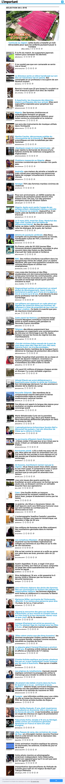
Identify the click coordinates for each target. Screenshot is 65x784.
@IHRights (18, 581)
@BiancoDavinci (19, 128)
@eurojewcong (19, 388)
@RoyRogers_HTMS (20, 773)
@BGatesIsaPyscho (20, 353)
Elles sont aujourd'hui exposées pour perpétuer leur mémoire (36, 103)
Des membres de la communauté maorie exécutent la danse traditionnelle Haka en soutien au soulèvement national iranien (34, 395)
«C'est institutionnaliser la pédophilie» (36, 625)
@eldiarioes (18, 522)
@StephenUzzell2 (20, 108)
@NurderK (18, 619)
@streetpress (18, 727)
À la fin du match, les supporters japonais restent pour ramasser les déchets (34, 54)
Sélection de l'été (16, 8)
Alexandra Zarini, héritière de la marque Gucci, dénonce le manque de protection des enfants (36, 347)
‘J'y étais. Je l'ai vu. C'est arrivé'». (36, 601)
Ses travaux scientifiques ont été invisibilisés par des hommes (34, 139)
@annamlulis (18, 243)
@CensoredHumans (20, 447)
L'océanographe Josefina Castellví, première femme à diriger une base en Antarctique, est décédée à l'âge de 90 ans (36, 518)
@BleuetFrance (19, 230)
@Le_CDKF (18, 488)
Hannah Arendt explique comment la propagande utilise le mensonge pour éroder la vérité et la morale (36, 673)
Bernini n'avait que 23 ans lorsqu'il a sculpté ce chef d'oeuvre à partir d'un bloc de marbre (36, 89)
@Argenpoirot (19, 179)
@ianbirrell (18, 548)
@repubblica (18, 533)
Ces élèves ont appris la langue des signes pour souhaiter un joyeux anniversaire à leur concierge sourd (36, 406)
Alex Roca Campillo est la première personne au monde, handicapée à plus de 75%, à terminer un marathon (36, 238)
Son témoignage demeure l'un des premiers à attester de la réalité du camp (36, 383)
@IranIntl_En (18, 400)
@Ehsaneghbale (19, 339)
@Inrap (17, 500)
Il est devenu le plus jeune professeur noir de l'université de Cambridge (36, 293)
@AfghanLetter (19, 512)
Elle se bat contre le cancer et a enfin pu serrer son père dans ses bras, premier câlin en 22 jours (36, 553)
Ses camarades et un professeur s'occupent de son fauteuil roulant (36, 79)
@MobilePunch (19, 217)
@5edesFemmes (19, 144)
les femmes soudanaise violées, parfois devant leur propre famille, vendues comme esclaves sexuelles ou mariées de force (36, 638)
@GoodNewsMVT (20, 557)
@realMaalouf (19, 460)
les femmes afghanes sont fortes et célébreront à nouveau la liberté (36, 590)
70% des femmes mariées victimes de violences (37, 185)
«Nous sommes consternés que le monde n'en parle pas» (36, 162)
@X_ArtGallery (19, 93)
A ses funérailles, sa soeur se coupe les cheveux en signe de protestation (37, 711)
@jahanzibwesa (19, 595)
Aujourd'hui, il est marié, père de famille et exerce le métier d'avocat (35, 211)
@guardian (18, 740)
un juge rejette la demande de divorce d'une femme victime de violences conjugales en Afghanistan (35, 151)
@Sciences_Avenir (20, 373)
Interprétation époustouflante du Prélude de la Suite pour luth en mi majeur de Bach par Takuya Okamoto (36, 769)
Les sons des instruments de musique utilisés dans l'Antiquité (36, 125)
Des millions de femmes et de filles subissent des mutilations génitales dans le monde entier (36, 529)
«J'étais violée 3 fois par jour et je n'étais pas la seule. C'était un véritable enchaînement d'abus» (36, 442)
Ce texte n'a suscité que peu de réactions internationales (36, 307)
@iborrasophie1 (19, 254)
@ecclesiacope (19, 166)
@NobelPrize (18, 365)
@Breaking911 (19, 203)
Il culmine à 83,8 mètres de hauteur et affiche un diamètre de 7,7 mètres (36, 649)
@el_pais (17, 313)
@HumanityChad (20, 68)
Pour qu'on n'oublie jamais (36, 662)
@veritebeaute (19, 667)
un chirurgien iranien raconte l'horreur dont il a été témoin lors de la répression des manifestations (36, 735)
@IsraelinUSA (19, 605)
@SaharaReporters (20, 120)
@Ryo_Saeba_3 (26, 49)
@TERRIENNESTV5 (20, 643)
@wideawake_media (21, 268)
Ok (56, 780)
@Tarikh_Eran (19, 476)
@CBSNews (18, 571)
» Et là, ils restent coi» (36, 614)
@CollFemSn (18, 188)
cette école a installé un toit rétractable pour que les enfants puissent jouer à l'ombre (32, 45)
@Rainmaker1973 (20, 749)
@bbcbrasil (18, 300)
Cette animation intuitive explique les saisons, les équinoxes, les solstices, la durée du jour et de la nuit (36, 746)
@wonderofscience (20, 653)
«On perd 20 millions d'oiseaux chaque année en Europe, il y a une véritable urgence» (36, 370)
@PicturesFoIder (19, 410)
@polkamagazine (20, 763)
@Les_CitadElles (19, 284)
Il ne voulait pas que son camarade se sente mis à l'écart (35, 65)
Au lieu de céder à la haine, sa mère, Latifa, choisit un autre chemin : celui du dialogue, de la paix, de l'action (37, 224)
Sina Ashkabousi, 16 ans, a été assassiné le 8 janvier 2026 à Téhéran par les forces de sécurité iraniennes (35, 577)
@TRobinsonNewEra (20, 629)
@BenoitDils (18, 325)
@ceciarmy (18, 84)
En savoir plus (35, 781)
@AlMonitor (18, 702)
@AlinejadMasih (19, 716)
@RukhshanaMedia (20, 156)
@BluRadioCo (19, 57)
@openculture (19, 677)
